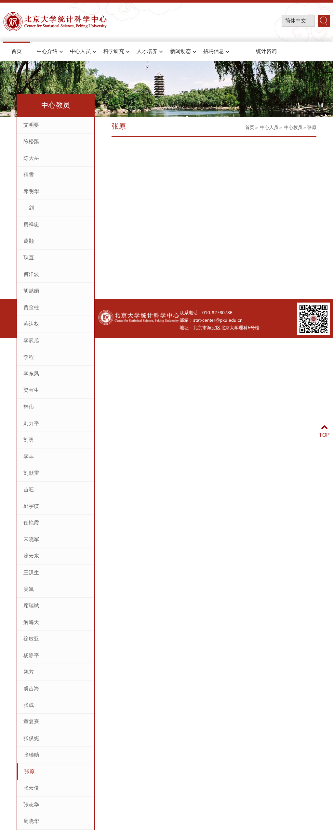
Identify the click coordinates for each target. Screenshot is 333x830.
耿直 (28, 257)
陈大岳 (31, 158)
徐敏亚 (31, 639)
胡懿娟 (31, 290)
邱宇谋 (31, 506)
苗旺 (28, 489)
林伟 (28, 406)
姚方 (28, 672)
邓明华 (31, 191)
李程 (28, 357)
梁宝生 (31, 390)
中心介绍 (47, 51)
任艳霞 (31, 522)
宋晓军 (31, 539)
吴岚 (28, 589)
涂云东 (31, 556)
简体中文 (295, 20)
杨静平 (31, 655)
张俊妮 (31, 738)
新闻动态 (180, 51)
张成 (28, 705)
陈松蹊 (31, 141)
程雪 (28, 174)
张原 (29, 771)
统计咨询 (266, 51)
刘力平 (31, 423)
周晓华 (31, 821)
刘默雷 (31, 473)
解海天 (31, 622)
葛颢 (28, 241)
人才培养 (147, 51)
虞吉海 (31, 688)
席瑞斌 (31, 605)
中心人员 (80, 51)
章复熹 (31, 721)
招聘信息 (213, 51)
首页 (16, 51)
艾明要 (31, 125)
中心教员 (293, 127)
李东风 (31, 373)
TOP (324, 435)
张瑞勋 (31, 755)
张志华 (31, 804)
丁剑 (28, 208)
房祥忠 (31, 224)
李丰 (28, 456)
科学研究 (113, 51)
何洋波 (31, 274)
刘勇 (28, 440)
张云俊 (31, 788)
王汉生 (31, 572)
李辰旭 (31, 340)
